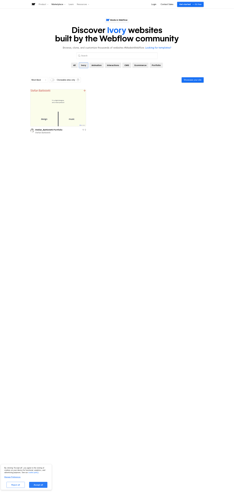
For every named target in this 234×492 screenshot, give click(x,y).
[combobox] (39, 80)
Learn (71, 4)
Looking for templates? (158, 47)
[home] (33, 4)
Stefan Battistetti (42, 133)
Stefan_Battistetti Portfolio (48, 130)
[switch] (52, 80)
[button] (43, 4)
